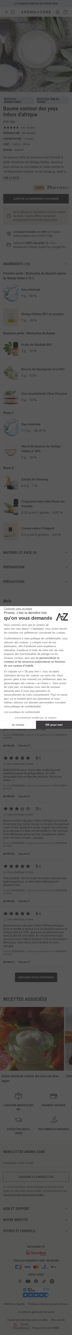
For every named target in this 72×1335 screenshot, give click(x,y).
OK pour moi (54, 724)
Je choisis (18, 724)
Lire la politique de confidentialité (22, 712)
